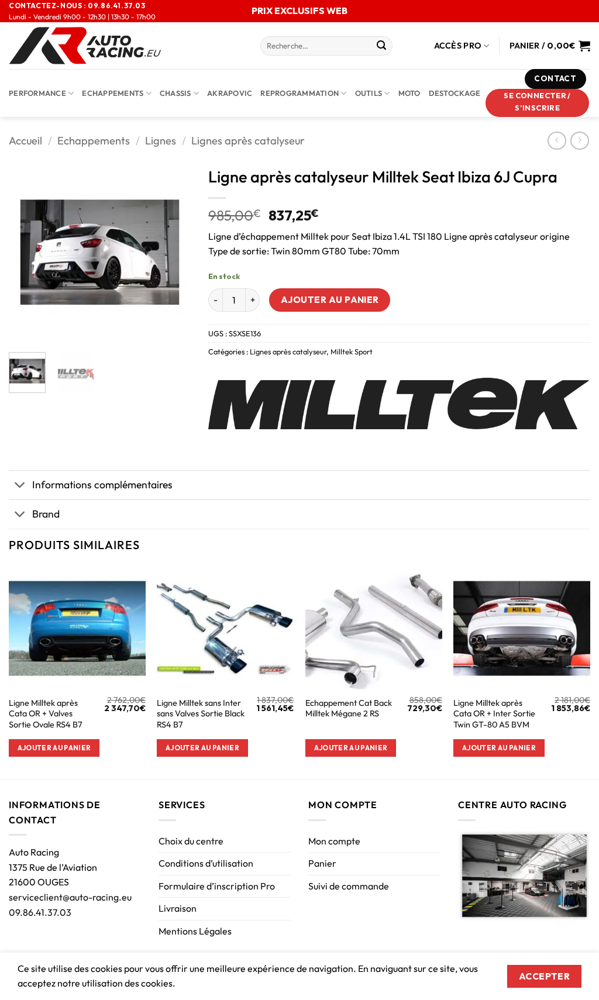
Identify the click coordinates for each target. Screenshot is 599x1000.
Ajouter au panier (330, 299)
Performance (37, 93)
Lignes (160, 140)
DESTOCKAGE (455, 93)
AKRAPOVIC (229, 93)
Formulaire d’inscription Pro (217, 886)
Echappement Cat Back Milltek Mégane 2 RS (348, 708)
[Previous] (26, 252)
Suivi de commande (348, 886)
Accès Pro (458, 45)
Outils (369, 93)
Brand (46, 513)
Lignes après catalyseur (248, 140)
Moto (409, 93)
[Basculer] (20, 486)
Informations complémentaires (102, 484)
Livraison (178, 908)
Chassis (175, 93)
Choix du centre (191, 841)
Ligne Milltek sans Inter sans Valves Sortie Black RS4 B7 (201, 714)
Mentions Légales (195, 931)
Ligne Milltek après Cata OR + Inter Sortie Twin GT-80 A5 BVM (494, 714)
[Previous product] (579, 141)
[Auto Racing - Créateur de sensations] (126, 45)
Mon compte (334, 841)
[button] (538, 103)
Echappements (112, 93)
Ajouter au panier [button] (54, 747)
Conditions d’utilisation (206, 863)
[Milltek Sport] (398, 403)
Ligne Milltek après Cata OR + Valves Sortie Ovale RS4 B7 (45, 714)
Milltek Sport (352, 351)
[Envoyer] (381, 46)
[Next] (172, 252)
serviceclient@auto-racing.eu (70, 897)
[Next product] (557, 141)
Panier (322, 863)
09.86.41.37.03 (40, 912)
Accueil (25, 140)
